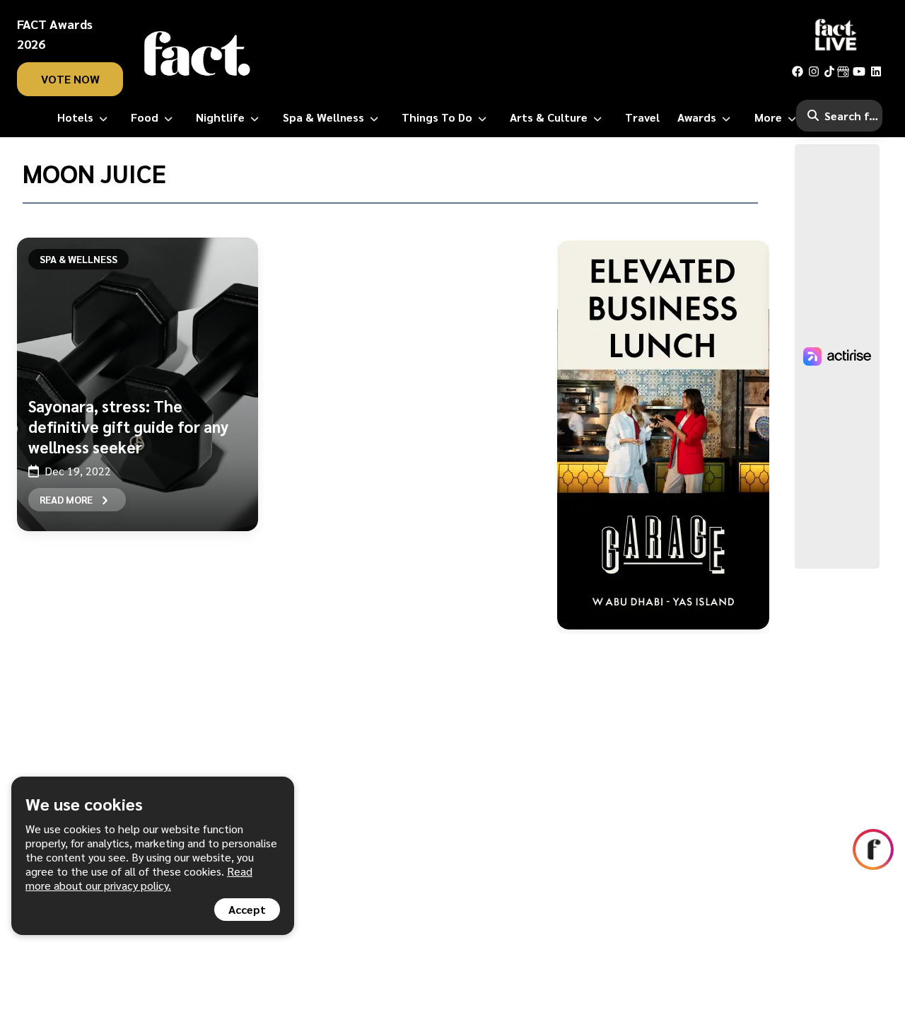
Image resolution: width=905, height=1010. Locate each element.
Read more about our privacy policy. (138, 878)
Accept (247, 909)
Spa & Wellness (78, 259)
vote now (70, 78)
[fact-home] (197, 54)
